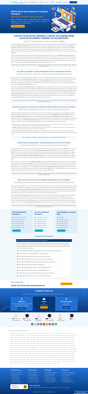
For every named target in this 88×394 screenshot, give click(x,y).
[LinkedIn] (41, 324)
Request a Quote (17, 26)
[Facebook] (32, 324)
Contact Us (68, 387)
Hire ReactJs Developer (33, 377)
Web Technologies (41, 387)
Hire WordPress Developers (34, 378)
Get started (16, 230)
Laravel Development (16, 378)
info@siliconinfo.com (66, 304)
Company (35, 387)
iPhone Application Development (51, 372)
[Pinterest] (44, 324)
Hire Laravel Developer (33, 375)
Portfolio (59, 387)
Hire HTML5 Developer (33, 372)
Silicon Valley (44, 391)
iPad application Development (51, 378)
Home (31, 387)
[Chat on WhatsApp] (55, 324)
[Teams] (53, 324)
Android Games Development (51, 380)
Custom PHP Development (17, 372)
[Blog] (47, 324)
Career (63, 387)
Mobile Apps (48, 387)
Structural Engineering (66, 375)
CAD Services (54, 387)
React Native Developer (50, 377)
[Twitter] (35, 324)
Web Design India (15, 375)
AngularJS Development (16, 380)
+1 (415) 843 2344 (15, 387)
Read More (21, 308)
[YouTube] (50, 324)
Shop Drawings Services (67, 378)
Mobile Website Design (50, 375)
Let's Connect (73, 2)
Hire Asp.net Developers (33, 380)
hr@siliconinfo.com (44, 304)
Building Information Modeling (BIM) (69, 372)
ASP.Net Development (16, 377)
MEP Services (65, 377)
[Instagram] (38, 324)
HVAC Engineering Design (67, 380)
